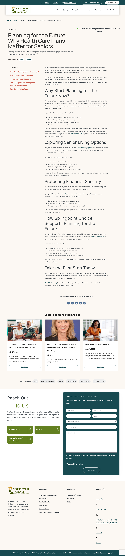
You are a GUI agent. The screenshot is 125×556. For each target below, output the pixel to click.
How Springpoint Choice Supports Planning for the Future (22, 84)
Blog (21, 59)
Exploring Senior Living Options (21, 75)
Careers (55, 3)
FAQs (69, 502)
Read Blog (24, 367)
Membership (85, 10)
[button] (68, 303)
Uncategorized (99, 381)
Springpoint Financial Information (49, 512)
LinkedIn (98, 543)
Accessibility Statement (99, 553)
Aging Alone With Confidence (97, 344)
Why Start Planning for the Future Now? (24, 72)
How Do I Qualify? (44, 502)
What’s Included (44, 509)
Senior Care (71, 381)
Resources (98, 10)
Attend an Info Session (74, 495)
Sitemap (87, 553)
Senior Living (84, 381)
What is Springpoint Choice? (67, 10)
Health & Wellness (47, 381)
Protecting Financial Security (21, 79)
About (47, 3)
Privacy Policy (63, 553)
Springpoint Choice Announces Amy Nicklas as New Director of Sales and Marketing (62, 347)
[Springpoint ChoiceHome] (20, 10)
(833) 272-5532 (70, 3)
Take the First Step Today (19, 89)
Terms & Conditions (50, 553)
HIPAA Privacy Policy (75, 553)
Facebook (99, 533)
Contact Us (112, 3)
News (29, 59)
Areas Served (43, 505)
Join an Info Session (91, 3)
